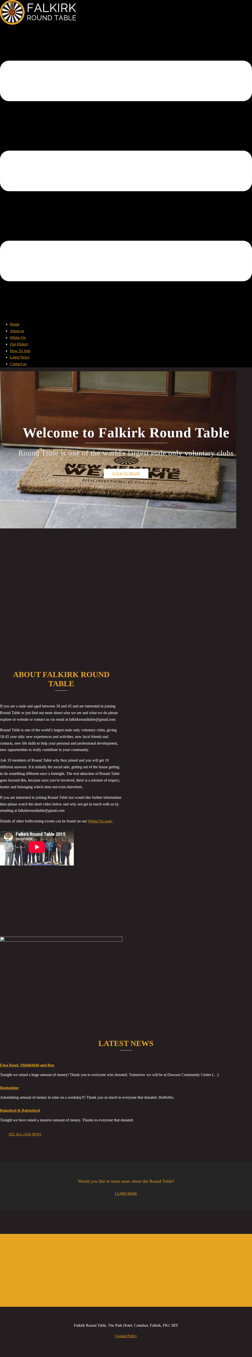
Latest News (19, 357)
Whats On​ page (100, 821)
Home (14, 324)
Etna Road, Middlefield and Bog (27, 1065)
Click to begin (126, 473)
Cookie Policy (126, 1336)
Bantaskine (9, 1088)
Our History (19, 344)
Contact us (18, 364)
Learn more (126, 1193)
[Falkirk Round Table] (38, 23)
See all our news (25, 1134)
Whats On (18, 337)
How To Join (20, 351)
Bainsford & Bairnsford (20, 1110)
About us (17, 331)
